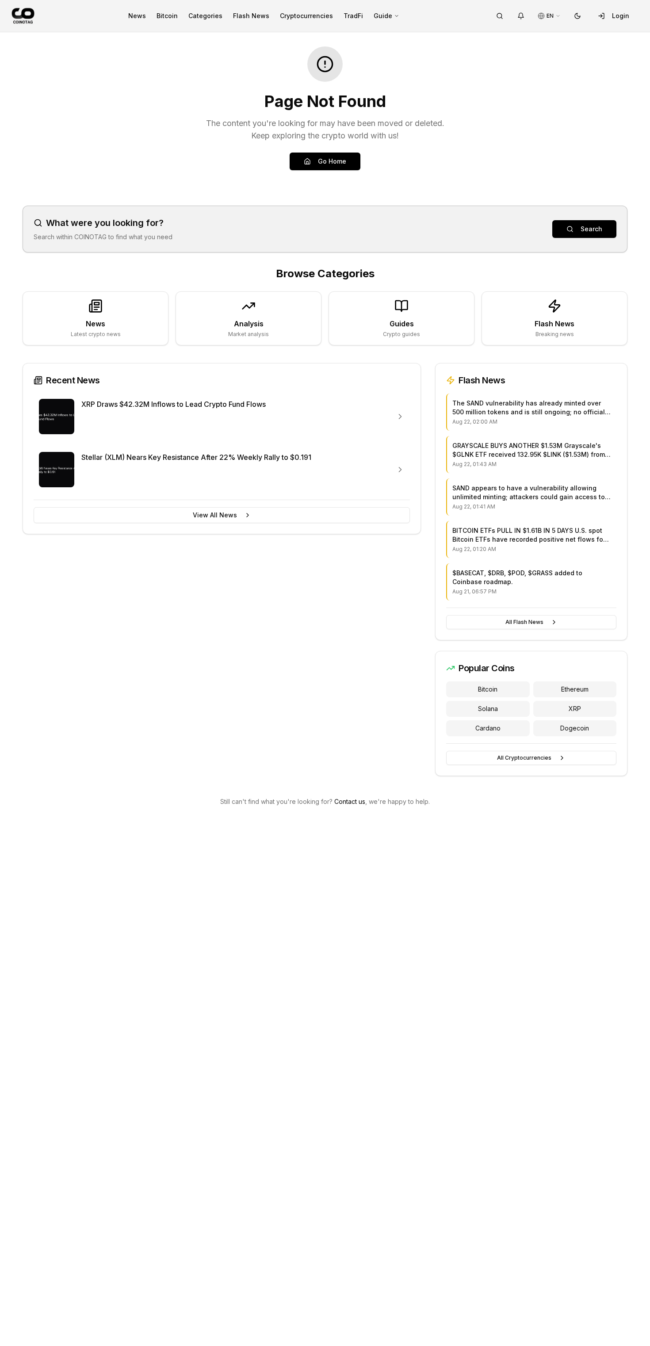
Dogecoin (574, 728)
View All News (215, 515)
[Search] (500, 16)
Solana (488, 708)
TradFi (353, 15)
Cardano (488, 728)
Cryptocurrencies (306, 15)
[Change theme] (577, 16)
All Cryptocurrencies (524, 757)
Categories (205, 15)
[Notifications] (521, 16)
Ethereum (575, 689)
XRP (575, 708)
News (137, 15)
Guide (383, 15)
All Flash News (524, 622)
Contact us (349, 801)
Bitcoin (167, 15)
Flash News (251, 15)
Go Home (332, 161)
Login (620, 15)
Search (591, 229)
